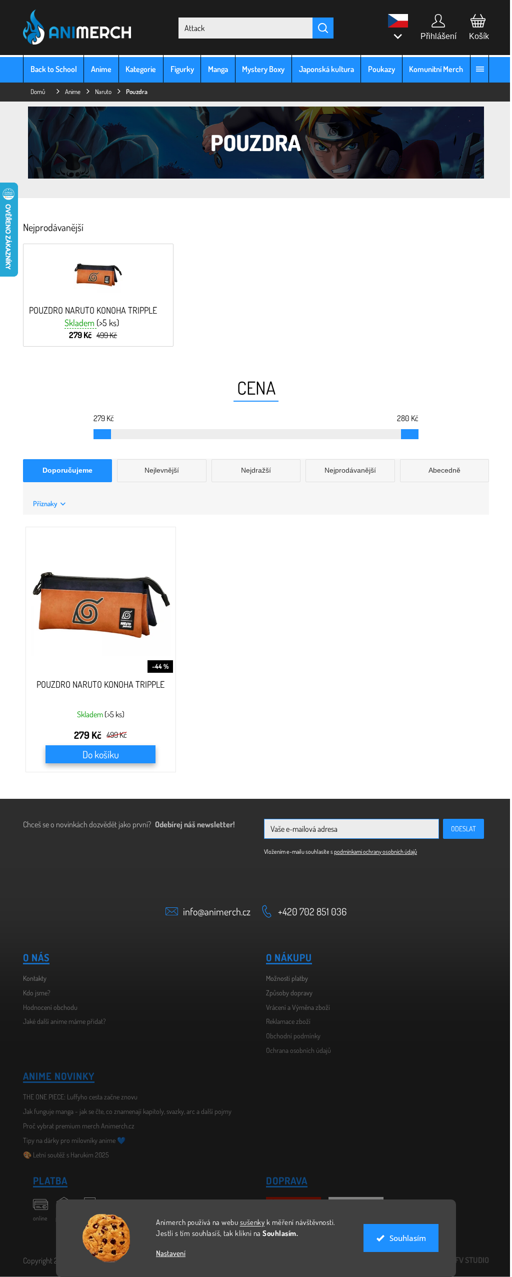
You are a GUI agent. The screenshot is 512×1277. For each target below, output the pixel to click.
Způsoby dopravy (285, 992)
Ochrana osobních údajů (295, 1050)
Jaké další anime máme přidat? (61, 1021)
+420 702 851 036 (308, 911)
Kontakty (31, 978)
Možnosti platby (283, 978)
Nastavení (167, 1253)
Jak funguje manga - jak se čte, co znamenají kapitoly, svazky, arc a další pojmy (124, 1111)
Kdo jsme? (33, 992)
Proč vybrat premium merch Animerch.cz (75, 1125)
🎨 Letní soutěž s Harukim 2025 (63, 1154)
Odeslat (460, 828)
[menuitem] (50, 69)
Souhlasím (404, 1238)
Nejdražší (252, 470)
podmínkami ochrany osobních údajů (372, 851)
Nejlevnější (158, 470)
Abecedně (440, 470)
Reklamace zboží (284, 1021)
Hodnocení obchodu (47, 1007)
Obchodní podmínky (289, 1035)
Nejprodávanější (346, 470)
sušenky (248, 1222)
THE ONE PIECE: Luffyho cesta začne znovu (77, 1096)
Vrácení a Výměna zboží (294, 1007)
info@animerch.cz (213, 911)
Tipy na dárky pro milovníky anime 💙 (71, 1140)
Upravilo (455, 1260)
